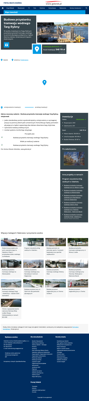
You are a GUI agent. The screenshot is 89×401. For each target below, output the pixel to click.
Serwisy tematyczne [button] (75, 8)
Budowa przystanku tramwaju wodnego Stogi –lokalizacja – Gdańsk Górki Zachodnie (73, 217)
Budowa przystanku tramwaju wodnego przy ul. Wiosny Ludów (74, 186)
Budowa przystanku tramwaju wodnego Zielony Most (73, 203)
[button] (86, 8)
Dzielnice (42, 8)
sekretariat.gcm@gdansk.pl (15, 348)
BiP (6, 357)
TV (29, 8)
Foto (34, 8)
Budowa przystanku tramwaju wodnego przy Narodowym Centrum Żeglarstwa (73, 197)
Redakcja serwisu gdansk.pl (12, 353)
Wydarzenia (63, 8)
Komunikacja (52, 8)
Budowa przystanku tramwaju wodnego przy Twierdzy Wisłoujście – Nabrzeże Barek (73, 209)
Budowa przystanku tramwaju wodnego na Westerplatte (73, 191)
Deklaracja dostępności (11, 355)
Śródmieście (24, 60)
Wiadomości (21, 8)
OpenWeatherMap (21, 361)
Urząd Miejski (10, 8)
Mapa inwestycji (11, 12)
